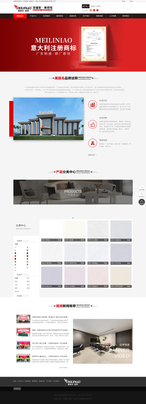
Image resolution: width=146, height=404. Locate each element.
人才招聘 (112, 16)
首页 (14, 381)
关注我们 (57, 381)
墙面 (28, 288)
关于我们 (86, 16)
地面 (16, 288)
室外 (28, 284)
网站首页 (20, 16)
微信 (123, 1)
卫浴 (16, 284)
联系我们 (126, 16)
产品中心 (33, 16)
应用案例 (46, 16)
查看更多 (92, 155)
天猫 (131, 1)
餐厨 (28, 281)
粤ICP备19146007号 (84, 395)
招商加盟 (99, 16)
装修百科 (73, 16)
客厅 (28, 278)
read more (63, 367)
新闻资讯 (59, 16)
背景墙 (17, 291)
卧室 (16, 281)
